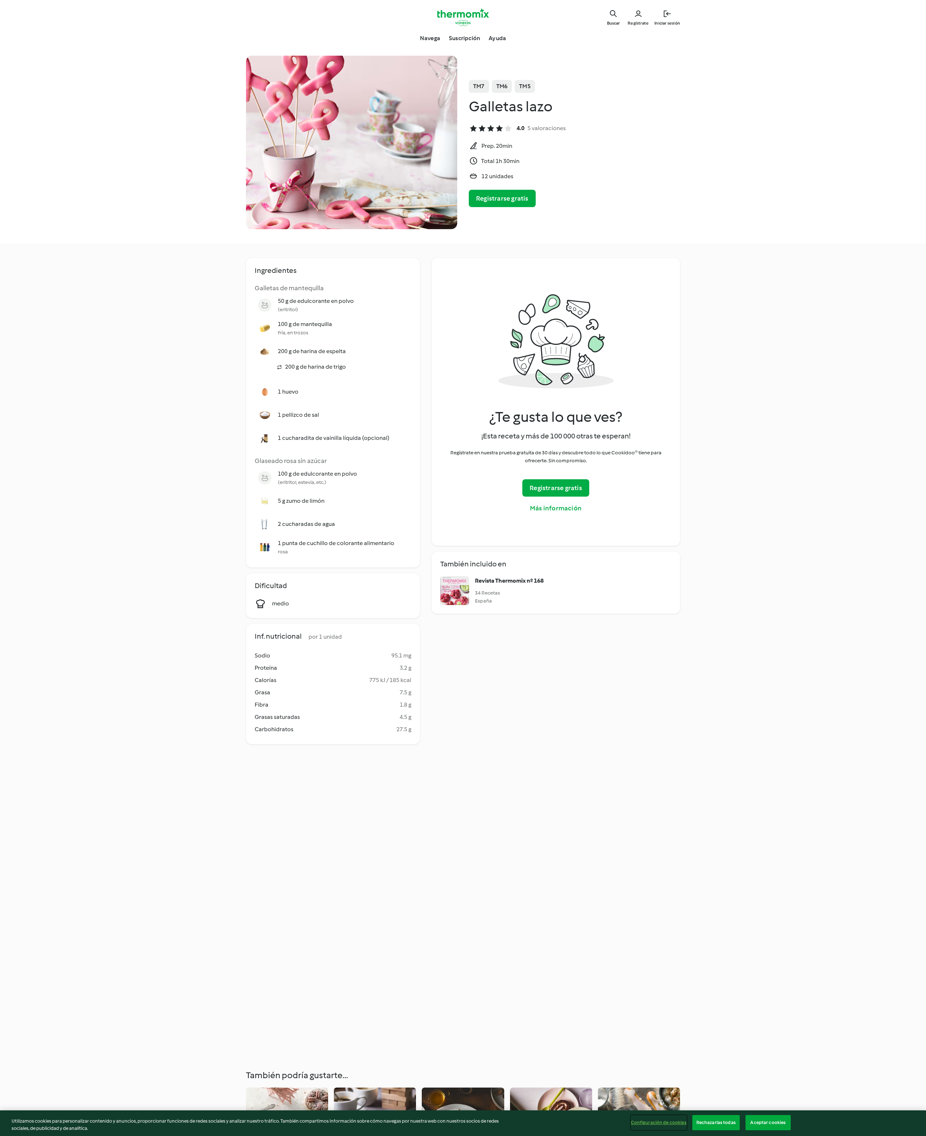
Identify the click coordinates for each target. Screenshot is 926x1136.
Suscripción (464, 38)
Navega (430, 38)
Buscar (613, 23)
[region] (463, 1123)
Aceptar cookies (768, 1122)
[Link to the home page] (463, 17)
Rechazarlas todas (716, 1122)
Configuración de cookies (659, 1122)
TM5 (525, 86)
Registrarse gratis (502, 198)
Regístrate (638, 23)
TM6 (502, 86)
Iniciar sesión (667, 23)
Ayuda (497, 38)
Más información (556, 508)
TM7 (479, 86)
